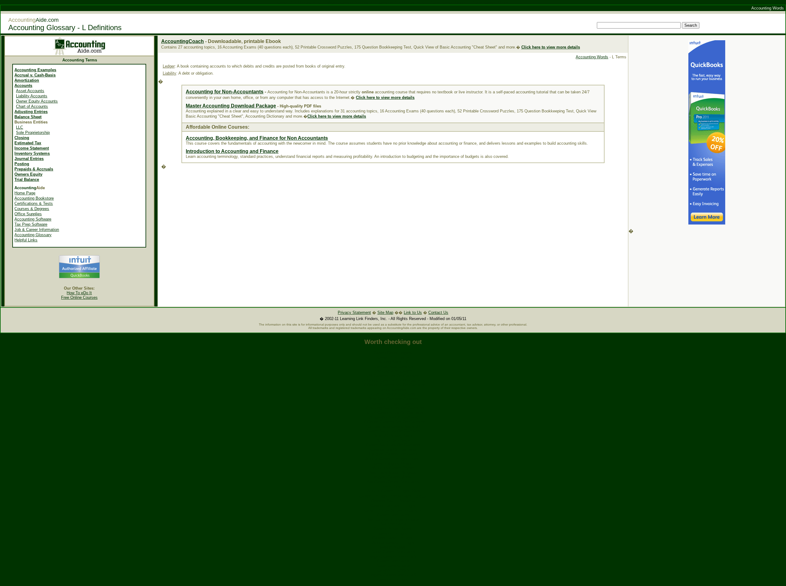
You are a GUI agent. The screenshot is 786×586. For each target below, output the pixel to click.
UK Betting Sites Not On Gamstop (393, 408)
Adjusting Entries (31, 111)
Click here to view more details (385, 97)
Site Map (385, 312)
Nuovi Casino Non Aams (393, 551)
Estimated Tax (27, 143)
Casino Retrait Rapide (393, 528)
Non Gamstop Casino (393, 371)
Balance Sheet (27, 117)
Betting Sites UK (393, 362)
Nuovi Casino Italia (393, 565)
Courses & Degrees (31, 208)
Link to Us (413, 312)
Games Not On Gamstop (393, 394)
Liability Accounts (31, 96)
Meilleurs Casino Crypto (393, 468)
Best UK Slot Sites (393, 440)
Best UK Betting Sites (393, 435)
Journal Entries (29, 158)
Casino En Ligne (393, 533)
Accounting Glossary (33, 234)
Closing (21, 137)
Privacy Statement (354, 312)
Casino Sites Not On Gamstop (393, 431)
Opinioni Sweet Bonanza (393, 501)
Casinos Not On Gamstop (393, 449)
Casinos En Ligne (393, 579)
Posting (21, 164)
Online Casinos (393, 389)
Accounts (23, 85)
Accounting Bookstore (34, 198)
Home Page (24, 193)
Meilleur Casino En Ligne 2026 (393, 491)
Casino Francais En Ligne (393, 505)
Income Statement (31, 148)
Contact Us (438, 312)
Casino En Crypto (393, 570)
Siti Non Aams (393, 524)
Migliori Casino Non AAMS (393, 556)
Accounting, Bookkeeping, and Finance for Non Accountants (257, 138)
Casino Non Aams (393, 357)
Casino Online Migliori (393, 352)
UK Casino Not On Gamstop (393, 417)
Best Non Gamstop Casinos (393, 399)
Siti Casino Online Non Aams (393, 481)
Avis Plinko (393, 486)
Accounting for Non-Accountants (224, 91)
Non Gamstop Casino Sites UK (393, 426)
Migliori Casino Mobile (393, 477)
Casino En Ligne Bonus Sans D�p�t (393, 496)
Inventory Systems (32, 153)
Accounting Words (592, 57)
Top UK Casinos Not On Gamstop (393, 412)
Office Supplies (28, 214)
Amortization (26, 80)
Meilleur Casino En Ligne (393, 542)
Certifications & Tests (33, 203)
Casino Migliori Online (393, 463)
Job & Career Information (36, 229)
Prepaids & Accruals (33, 169)
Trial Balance (26, 179)
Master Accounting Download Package (231, 105)
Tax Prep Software (30, 224)
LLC (19, 127)
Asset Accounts (30, 90)
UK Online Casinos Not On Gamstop (393, 380)
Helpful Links (25, 240)
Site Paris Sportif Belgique (393, 472)
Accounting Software (32, 219)
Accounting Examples (35, 70)
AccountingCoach (182, 41)
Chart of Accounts (32, 106)
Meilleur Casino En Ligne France (393, 458)
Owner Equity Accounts (37, 101)
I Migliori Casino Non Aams (393, 454)
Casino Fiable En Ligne (393, 538)
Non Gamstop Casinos (393, 366)
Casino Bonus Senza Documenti (393, 510)
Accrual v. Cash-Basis (35, 75)
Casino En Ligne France (393, 403)
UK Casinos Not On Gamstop (393, 375)
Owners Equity (28, 174)
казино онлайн (393, 547)
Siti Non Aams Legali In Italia (393, 519)
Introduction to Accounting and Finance (232, 151)
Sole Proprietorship (33, 132)
